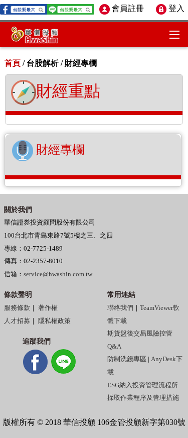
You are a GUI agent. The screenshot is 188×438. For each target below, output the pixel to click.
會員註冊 (127, 8)
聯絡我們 (120, 307)
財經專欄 (58, 149)
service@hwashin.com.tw (58, 274)
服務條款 (17, 307)
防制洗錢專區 (126, 359)
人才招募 (17, 320)
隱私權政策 (54, 320)
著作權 (48, 307)
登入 (175, 8)
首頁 (13, 63)
